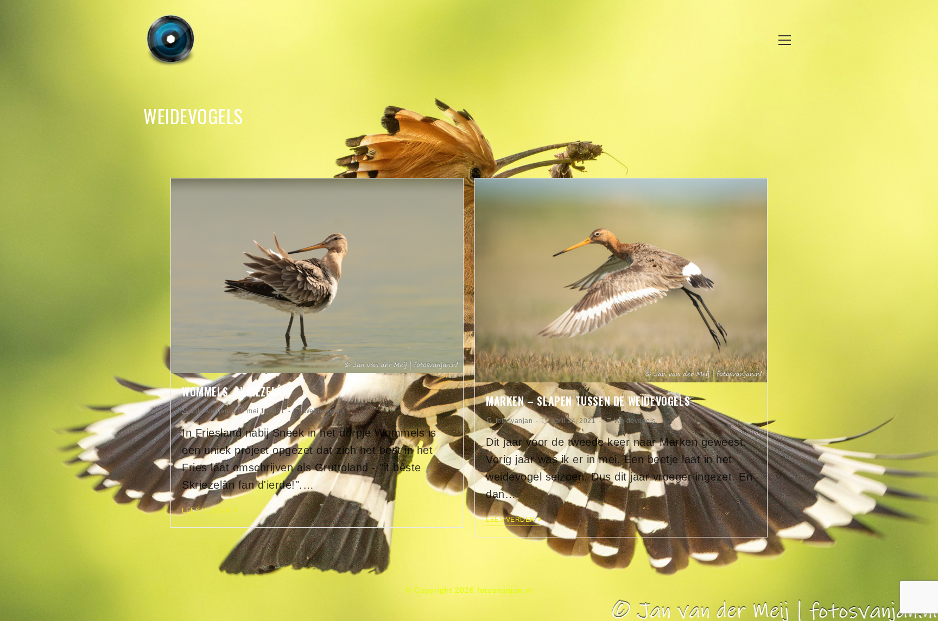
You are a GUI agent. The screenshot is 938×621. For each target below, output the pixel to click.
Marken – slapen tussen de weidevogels (588, 401)
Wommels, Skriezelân (235, 391)
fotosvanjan (210, 411)
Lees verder (206, 510)
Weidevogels (324, 411)
